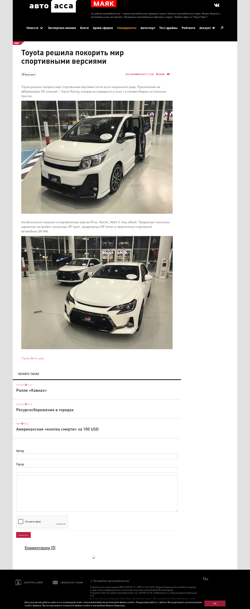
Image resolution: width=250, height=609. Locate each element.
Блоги (84, 28)
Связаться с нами (71, 582)
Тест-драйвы (168, 28)
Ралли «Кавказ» (31, 390)
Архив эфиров (103, 28)
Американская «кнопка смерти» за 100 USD (57, 429)
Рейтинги (188, 28)
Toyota (25, 358)
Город (20, 464)
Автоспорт (147, 28)
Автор (20, 451)
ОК (214, 603)
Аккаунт (205, 28)
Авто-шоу (37, 358)
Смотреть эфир (33, 582)
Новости (33, 28)
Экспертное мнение (62, 28)
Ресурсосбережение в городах (45, 409)
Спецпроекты (126, 28)
